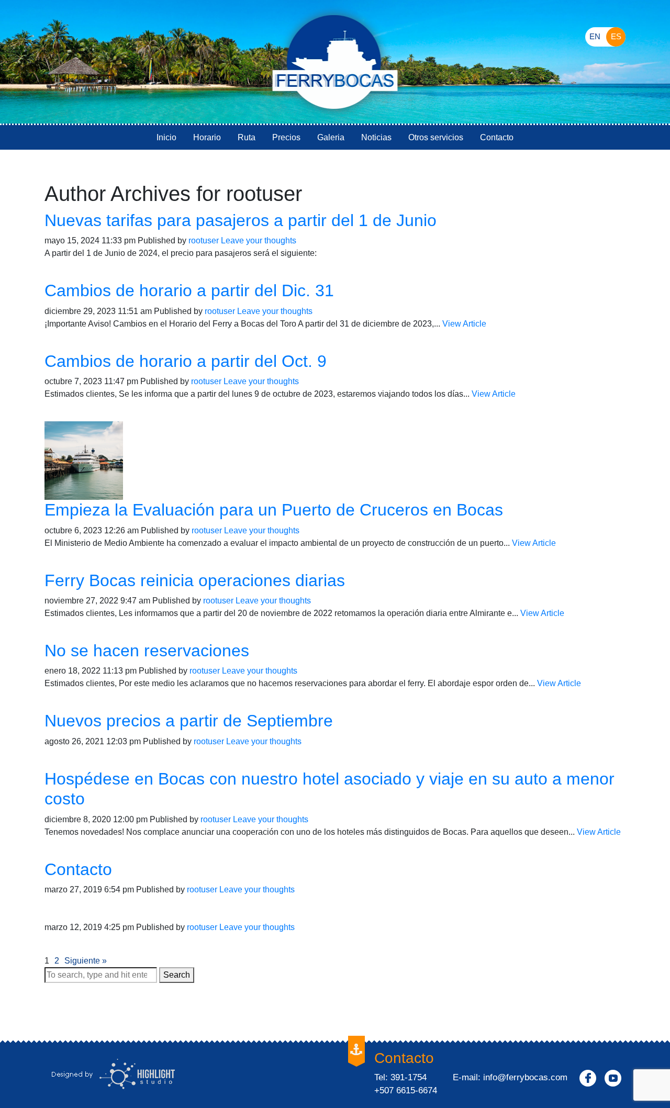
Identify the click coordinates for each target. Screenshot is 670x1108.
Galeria (330, 137)
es (616, 36)
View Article (464, 323)
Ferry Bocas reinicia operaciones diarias (194, 580)
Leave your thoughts (258, 240)
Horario (207, 137)
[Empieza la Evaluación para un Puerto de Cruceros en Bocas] (83, 459)
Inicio (166, 137)
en (594, 36)
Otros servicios (435, 137)
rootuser (203, 240)
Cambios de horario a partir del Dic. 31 (189, 290)
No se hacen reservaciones (146, 650)
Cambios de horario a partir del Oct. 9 (185, 361)
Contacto (496, 137)
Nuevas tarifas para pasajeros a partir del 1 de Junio (240, 220)
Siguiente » (85, 960)
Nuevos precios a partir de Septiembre (188, 720)
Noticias (376, 137)
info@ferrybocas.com (525, 1077)
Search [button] (176, 974)
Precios (286, 137)
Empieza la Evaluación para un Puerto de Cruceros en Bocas (273, 509)
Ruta (246, 137)
